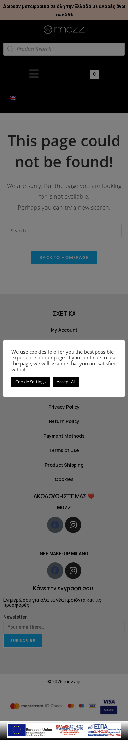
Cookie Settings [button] (30, 381)
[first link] (64, 730)
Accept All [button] (66, 381)
